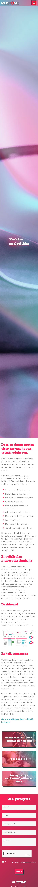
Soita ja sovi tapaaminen (12, 719)
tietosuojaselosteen (28, 862)
